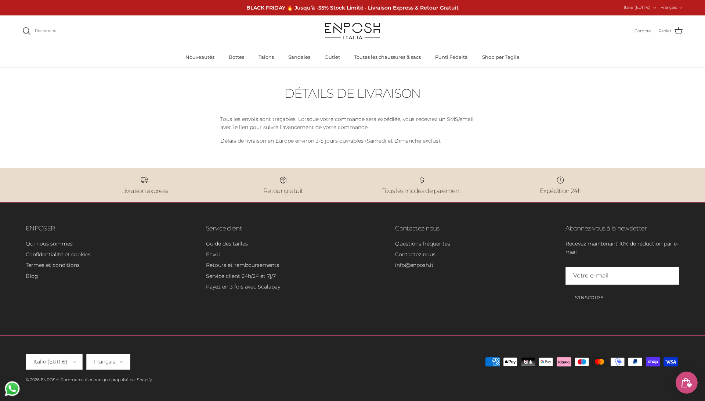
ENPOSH (50, 379)
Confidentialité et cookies (58, 254)
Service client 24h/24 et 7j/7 (241, 276)
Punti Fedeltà (451, 57)
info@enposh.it (414, 265)
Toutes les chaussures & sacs (387, 57)
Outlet (332, 57)
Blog (32, 276)
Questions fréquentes (422, 243)
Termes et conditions (53, 265)
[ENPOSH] (352, 31)
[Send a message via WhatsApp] (12, 388)
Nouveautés (199, 57)
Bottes (236, 57)
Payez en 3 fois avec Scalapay (243, 286)
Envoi (213, 254)
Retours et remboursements (242, 265)
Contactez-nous (415, 254)
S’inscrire (589, 297)
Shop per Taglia (501, 57)
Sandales (299, 57)
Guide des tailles (227, 243)
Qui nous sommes (49, 243)
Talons (266, 57)
